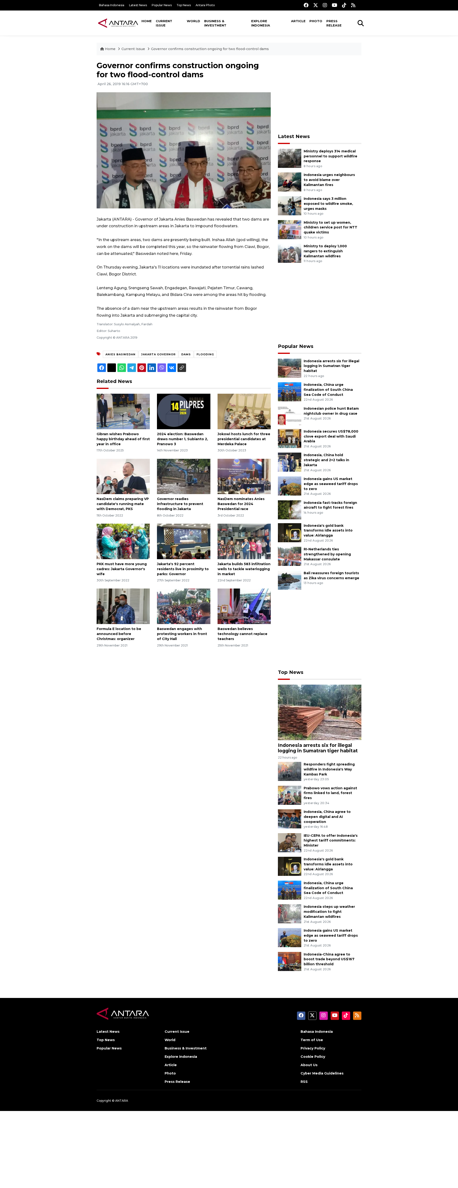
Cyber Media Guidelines (322, 1073)
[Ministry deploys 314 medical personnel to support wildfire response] (289, 158)
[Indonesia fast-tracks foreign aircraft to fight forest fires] (289, 509)
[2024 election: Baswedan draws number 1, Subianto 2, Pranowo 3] (183, 411)
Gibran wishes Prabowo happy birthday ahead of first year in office (123, 439)
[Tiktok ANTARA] (344, 5)
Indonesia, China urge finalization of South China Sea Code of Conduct (328, 389)
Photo (315, 21)
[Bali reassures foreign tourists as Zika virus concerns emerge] (289, 580)
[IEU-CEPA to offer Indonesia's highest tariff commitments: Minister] (289, 842)
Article (298, 21)
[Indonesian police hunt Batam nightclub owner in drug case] (289, 415)
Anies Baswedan (120, 354)
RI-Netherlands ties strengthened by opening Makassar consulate (327, 554)
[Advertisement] (319, 94)
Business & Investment (215, 23)
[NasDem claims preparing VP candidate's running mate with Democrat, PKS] (123, 476)
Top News (184, 5)
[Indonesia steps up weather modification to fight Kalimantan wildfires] (289, 913)
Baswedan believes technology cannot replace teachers (242, 634)
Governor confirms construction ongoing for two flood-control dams (210, 49)
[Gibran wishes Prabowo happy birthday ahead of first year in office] (123, 411)
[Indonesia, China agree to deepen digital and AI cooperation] (289, 818)
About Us (309, 1065)
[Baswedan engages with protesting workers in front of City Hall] (183, 606)
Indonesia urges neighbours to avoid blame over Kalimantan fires (329, 180)
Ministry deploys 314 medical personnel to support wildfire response (330, 156)
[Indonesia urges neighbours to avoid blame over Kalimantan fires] (289, 182)
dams (186, 354)
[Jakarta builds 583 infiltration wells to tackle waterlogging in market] (244, 541)
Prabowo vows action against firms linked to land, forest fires (330, 793)
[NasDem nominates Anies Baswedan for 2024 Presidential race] (244, 476)
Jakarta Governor (158, 354)
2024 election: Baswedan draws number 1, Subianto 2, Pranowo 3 (182, 439)
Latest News (138, 5)
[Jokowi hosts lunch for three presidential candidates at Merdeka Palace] (244, 411)
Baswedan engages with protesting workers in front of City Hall (182, 634)
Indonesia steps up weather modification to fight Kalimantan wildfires (329, 911)
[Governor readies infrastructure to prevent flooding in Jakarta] (183, 476)
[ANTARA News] (118, 23)
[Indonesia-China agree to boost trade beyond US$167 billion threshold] (289, 961)
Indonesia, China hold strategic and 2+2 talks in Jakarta (326, 460)
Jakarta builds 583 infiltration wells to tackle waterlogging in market (244, 569)
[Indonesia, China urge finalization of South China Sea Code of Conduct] (289, 391)
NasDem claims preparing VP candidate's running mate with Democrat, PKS (123, 504)
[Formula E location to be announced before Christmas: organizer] (123, 606)
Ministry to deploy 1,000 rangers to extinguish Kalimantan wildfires (325, 251)
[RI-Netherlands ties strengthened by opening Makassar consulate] (289, 556)
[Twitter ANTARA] (315, 5)
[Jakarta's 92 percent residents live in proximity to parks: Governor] (183, 541)
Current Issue (164, 23)
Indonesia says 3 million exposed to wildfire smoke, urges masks (328, 203)
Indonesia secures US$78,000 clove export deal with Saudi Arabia (331, 436)
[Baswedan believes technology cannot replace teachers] (244, 606)
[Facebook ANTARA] (306, 5)
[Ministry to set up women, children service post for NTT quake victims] (289, 229)
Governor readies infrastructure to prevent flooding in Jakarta (180, 504)
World (193, 21)
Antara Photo (205, 5)
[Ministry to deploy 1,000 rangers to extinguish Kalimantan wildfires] (289, 253)
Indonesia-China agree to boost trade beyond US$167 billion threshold (329, 959)
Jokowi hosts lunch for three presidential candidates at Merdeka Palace (244, 439)
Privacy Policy (313, 1048)
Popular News (162, 5)
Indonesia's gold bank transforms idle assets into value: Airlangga (328, 530)
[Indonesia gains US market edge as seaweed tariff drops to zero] (289, 485)
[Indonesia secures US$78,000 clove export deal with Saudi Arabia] (289, 438)
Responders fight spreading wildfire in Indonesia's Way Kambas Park (329, 769)
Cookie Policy (313, 1056)
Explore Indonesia (260, 23)
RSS (304, 1082)
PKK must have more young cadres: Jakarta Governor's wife (122, 569)
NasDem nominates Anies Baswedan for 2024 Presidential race (241, 504)
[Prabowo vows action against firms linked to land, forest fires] (289, 795)
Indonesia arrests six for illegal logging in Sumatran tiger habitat (331, 366)
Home (146, 21)
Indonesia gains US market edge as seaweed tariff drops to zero (331, 484)
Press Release (334, 23)
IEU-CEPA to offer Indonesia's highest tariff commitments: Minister (331, 840)
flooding (205, 354)
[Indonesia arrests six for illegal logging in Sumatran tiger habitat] (289, 368)
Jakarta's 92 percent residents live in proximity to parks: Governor (183, 569)
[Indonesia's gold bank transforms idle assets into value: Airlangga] (289, 532)
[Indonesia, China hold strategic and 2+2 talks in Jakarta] (289, 462)
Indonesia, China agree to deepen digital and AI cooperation (327, 817)
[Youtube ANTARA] (334, 5)
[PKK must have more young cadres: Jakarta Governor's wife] (123, 541)
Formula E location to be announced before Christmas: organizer (119, 634)
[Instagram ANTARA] (325, 5)
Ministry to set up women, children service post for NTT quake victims (330, 227)
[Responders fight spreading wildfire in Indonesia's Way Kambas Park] (289, 771)
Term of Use (312, 1040)
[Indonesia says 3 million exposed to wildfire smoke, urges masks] (289, 205)
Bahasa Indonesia (111, 5)
